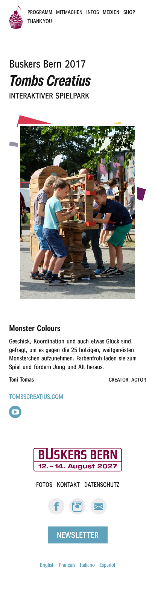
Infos (92, 12)
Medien (111, 12)
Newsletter (78, 534)
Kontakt (68, 485)
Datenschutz (101, 485)
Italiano (87, 565)
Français (67, 565)
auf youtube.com (15, 412)
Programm (39, 12)
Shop (129, 12)
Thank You (39, 21)
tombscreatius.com (36, 397)
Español (107, 565)
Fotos (44, 485)
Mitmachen (69, 12)
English (47, 565)
